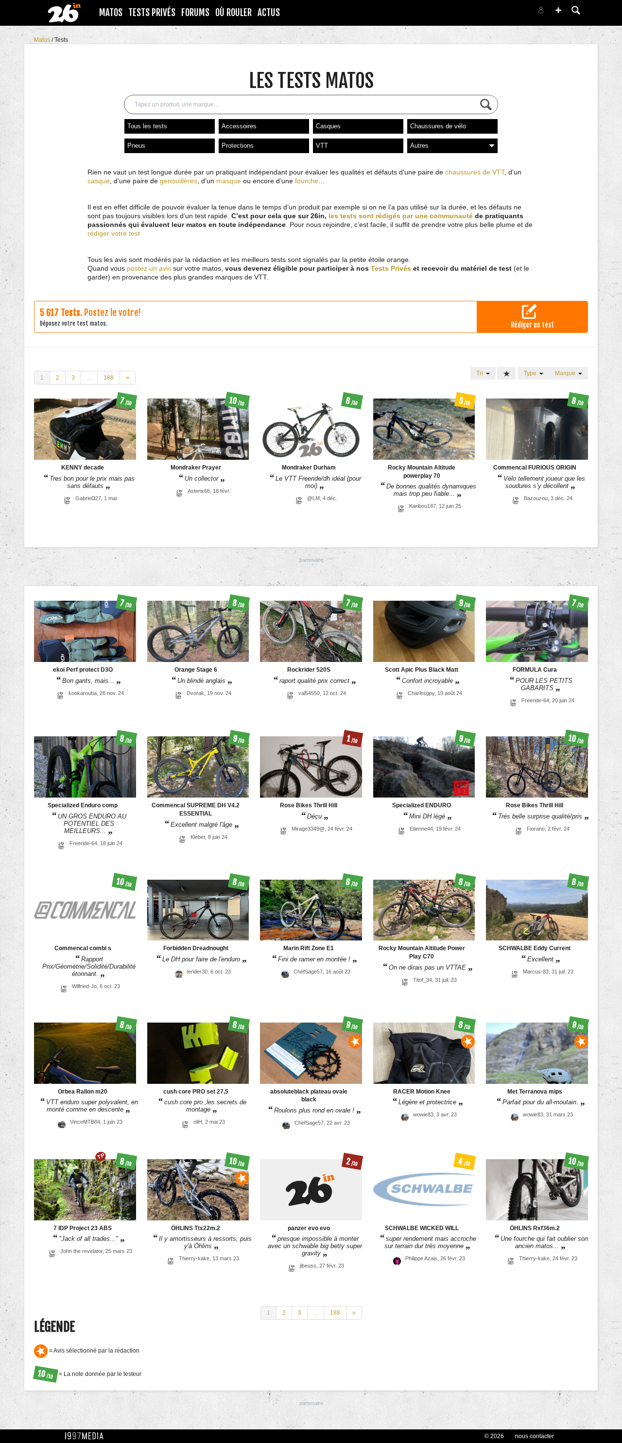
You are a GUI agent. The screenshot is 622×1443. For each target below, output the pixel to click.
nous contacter (534, 1436)
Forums (195, 12)
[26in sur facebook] (490, 13)
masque (228, 181)
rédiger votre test (113, 233)
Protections (238, 145)
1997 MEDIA (87, 1436)
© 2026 (494, 1436)
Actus (269, 12)
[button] (558, 10)
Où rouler (233, 12)
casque (98, 181)
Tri (481, 373)
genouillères (178, 181)
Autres (419, 145)
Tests (61, 39)
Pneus (136, 145)
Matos (110, 12)
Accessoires (239, 126)
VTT (322, 145)
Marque (566, 373)
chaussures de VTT (474, 172)
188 (109, 377)
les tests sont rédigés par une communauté (400, 216)
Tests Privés (151, 12)
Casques (328, 126)
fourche (306, 181)
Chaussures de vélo (438, 126)
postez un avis (149, 268)
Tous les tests (147, 126)
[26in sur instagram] (501, 13)
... (89, 377)
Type (531, 373)
